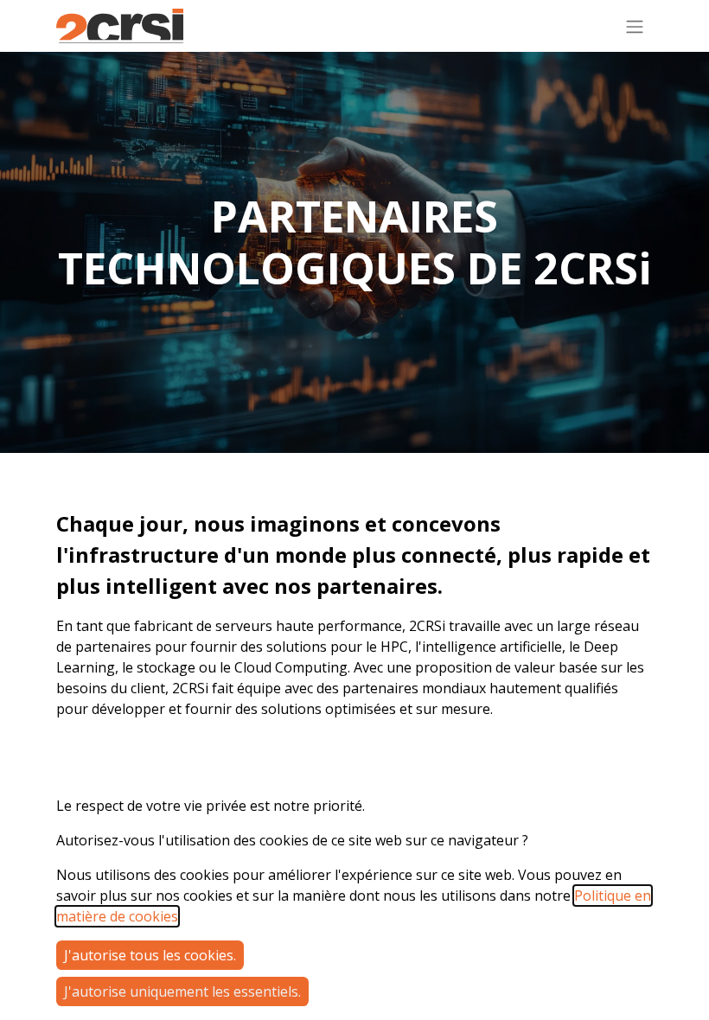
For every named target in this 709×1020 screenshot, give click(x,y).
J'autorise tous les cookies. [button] (150, 955)
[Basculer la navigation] (634, 26)
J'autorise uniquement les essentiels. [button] (182, 991)
